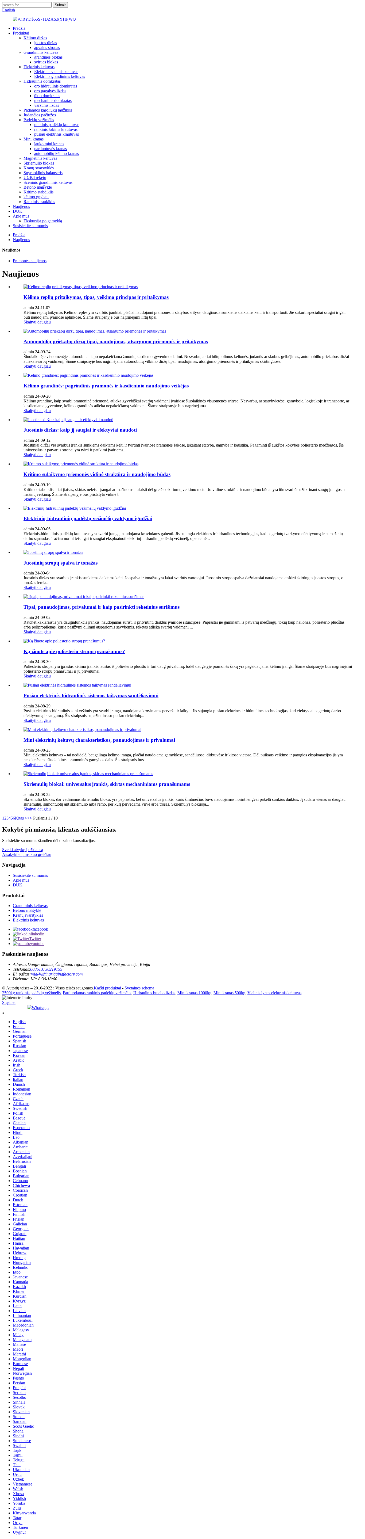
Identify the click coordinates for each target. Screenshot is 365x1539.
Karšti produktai (107, 988)
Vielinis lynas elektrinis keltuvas (274, 993)
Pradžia (19, 28)
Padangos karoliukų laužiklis (48, 110)
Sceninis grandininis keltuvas (48, 182)
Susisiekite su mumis (30, 225)
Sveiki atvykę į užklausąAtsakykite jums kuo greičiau (26, 852)
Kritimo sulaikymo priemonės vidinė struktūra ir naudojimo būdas (97, 474)
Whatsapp (40, 1007)
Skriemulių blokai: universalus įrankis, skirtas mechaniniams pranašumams (107, 784)
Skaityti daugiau (37, 322)
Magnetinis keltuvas (40, 158)
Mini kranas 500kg (229, 993)
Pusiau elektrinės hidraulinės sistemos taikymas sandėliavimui (91, 695)
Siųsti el (8, 1002)
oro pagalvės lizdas (50, 91)
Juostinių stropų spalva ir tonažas (61, 563)
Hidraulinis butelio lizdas (154, 993)
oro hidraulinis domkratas (55, 86)
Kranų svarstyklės (39, 168)
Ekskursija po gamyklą (43, 221)
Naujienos (21, 206)
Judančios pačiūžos (40, 115)
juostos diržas (45, 42)
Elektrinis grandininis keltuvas (59, 76)
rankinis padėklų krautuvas (56, 124)
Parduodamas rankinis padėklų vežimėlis (97, 993)
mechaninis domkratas (53, 100)
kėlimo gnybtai (36, 197)
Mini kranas (34, 139)
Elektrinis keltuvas (39, 66)
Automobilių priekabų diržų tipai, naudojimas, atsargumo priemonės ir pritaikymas (116, 341)
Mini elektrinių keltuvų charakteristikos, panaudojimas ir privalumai (99, 740)
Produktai (21, 33)
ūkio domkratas (47, 95)
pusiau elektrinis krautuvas (56, 134)
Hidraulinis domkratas (42, 81)
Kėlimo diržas (35, 38)
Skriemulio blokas (39, 163)
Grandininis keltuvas (41, 52)
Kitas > (21, 818)
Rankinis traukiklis (39, 201)
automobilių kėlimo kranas (56, 153)
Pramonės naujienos (29, 260)
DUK (17, 211)
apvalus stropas (47, 47)
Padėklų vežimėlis (39, 119)
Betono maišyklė (38, 187)
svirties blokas (46, 62)
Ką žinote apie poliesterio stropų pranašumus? (74, 651)
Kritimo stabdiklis (38, 192)
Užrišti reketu (35, 177)
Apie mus (21, 216)
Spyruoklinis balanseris (43, 172)
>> (29, 818)
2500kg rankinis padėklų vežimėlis (31, 993)
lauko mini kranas (49, 144)
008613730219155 (46, 969)
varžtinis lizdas (46, 105)
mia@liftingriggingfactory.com (57, 974)
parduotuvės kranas (50, 148)
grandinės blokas (48, 57)
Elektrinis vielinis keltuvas (56, 71)
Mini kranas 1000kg (194, 993)
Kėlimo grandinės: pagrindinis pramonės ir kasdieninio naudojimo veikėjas (106, 385)
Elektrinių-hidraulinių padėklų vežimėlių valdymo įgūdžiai (88, 518)
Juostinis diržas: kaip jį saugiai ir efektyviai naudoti (80, 430)
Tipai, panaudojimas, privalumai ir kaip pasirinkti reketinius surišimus (102, 607)
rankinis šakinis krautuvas (55, 129)
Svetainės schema (139, 988)
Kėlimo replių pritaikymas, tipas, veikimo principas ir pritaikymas (96, 297)
